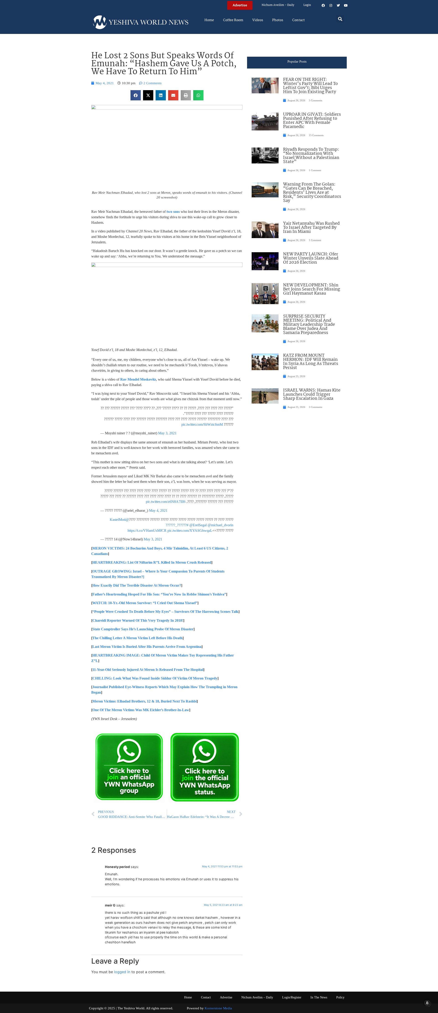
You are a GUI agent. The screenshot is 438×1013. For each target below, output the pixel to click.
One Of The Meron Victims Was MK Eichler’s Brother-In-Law (140, 710)
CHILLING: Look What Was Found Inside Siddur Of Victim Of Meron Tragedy (154, 678)
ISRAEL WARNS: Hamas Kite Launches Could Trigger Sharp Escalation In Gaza (311, 394)
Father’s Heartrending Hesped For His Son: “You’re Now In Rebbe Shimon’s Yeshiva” (159, 594)
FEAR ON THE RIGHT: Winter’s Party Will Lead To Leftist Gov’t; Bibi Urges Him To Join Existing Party (310, 85)
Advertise (226, 997)
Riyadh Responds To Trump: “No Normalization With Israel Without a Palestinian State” (311, 155)
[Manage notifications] (427, 1003)
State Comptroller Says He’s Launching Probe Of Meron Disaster (142, 629)
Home (209, 20)
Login (307, 5)
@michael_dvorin (220, 525)
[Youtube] (346, 5)
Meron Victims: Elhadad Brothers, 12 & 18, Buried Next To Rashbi (144, 701)
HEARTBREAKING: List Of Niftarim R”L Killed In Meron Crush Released (151, 562)
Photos (277, 20)
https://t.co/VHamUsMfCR (147, 530)
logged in (122, 972)
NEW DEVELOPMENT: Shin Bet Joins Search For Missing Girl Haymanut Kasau (311, 289)
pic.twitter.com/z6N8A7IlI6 (165, 502)
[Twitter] (338, 5)
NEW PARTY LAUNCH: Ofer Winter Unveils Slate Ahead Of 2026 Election (310, 258)
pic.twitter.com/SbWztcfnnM (202, 424)
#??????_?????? (177, 525)
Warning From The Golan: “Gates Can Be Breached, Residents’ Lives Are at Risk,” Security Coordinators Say (312, 192)
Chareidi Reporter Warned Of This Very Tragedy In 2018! (137, 620)
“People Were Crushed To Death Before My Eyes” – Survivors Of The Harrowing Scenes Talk (165, 611)
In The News (318, 997)
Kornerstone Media (218, 1008)
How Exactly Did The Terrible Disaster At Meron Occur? (136, 585)
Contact (298, 20)
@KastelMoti (119, 520)
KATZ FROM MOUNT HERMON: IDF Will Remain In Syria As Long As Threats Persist (310, 361)
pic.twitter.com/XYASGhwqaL (189, 530)
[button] (340, 19)
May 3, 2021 (167, 433)
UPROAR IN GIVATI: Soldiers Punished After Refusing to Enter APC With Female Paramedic (312, 120)
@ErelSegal (198, 525)
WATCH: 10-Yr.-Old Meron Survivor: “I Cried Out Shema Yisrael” (144, 603)
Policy (340, 997)
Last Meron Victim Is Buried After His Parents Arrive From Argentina (146, 647)
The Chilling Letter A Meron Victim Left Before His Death (137, 638)
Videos (257, 20)
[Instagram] (331, 5)
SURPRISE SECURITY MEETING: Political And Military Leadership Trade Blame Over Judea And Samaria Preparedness (309, 324)
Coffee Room (233, 20)
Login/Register (291, 997)
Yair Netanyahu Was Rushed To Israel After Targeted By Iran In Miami (311, 227)
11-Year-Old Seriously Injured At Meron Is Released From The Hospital (147, 670)
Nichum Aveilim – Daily (278, 5)
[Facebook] (323, 5)
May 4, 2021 (158, 510)
